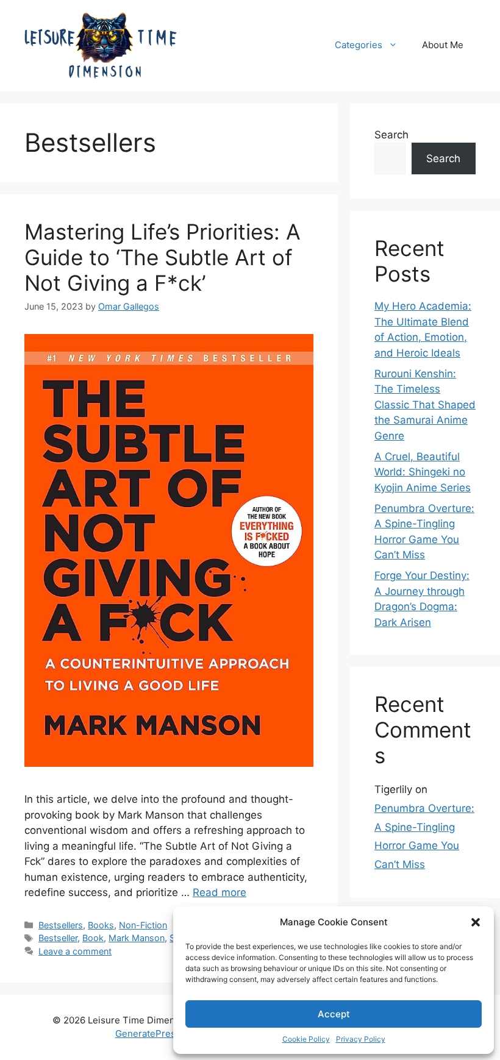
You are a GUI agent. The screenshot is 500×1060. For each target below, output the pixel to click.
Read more (219, 892)
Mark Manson (137, 938)
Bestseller (57, 938)
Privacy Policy (360, 1039)
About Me (442, 45)
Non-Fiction (143, 925)
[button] (476, 922)
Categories (358, 45)
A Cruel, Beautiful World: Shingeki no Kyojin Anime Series (422, 472)
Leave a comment (75, 951)
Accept (334, 1014)
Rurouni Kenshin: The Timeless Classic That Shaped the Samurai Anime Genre (425, 405)
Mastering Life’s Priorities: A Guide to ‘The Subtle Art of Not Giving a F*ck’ (162, 257)
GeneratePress (147, 1033)
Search (391, 135)
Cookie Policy (306, 1039)
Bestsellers (60, 925)
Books (101, 925)
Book (93, 938)
